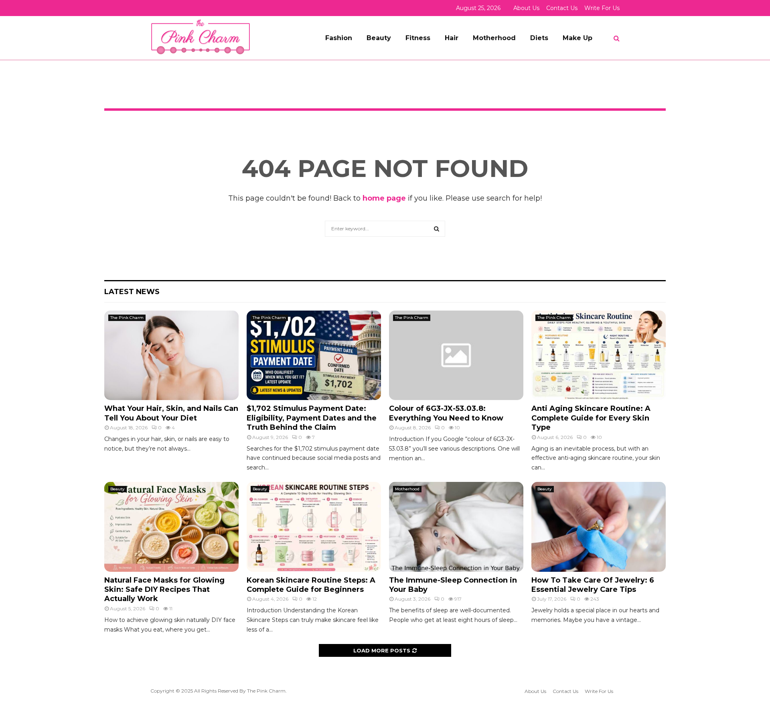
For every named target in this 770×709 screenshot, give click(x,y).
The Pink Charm (127, 317)
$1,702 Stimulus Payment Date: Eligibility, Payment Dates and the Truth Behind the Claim (312, 418)
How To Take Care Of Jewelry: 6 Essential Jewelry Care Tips (592, 585)
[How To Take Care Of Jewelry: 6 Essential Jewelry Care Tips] (598, 526)
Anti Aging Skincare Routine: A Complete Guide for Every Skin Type (590, 418)
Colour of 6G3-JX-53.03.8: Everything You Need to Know (446, 413)
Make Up (577, 38)
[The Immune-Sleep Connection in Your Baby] (456, 526)
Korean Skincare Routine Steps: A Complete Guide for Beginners (311, 585)
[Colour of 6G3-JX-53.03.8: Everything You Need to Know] (456, 355)
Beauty (379, 38)
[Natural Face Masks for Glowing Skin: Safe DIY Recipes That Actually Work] (171, 526)
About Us (526, 8)
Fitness (417, 38)
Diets (539, 38)
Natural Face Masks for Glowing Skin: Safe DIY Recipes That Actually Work (164, 589)
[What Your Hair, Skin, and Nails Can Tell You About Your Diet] (171, 355)
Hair (451, 38)
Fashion (338, 38)
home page (384, 198)
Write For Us (602, 8)
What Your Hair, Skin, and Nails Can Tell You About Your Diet (171, 413)
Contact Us (562, 8)
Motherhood (494, 38)
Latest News (132, 291)
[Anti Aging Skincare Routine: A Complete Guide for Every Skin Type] (598, 355)
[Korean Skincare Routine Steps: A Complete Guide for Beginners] (314, 526)
